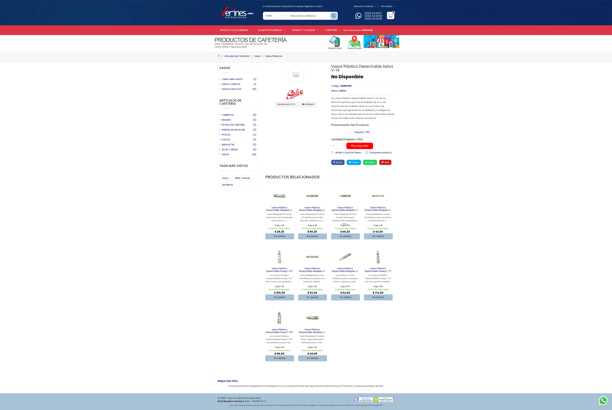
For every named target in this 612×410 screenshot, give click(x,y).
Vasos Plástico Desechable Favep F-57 (279, 270)
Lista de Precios (333, 386)
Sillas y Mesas (242, 178)
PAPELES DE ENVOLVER (233, 129)
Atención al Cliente (363, 6)
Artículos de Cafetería (237, 56)
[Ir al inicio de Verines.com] (219, 56)
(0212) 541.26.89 (373, 19)
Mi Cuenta (387, 6)
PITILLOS (226, 134)
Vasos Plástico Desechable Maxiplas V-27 (345, 271)
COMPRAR (280, 236)
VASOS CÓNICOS (231, 84)
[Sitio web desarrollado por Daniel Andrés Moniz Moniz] (363, 399)
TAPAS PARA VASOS (232, 79)
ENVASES (226, 119)
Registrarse (256, 386)
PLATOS (226, 139)
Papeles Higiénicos (305, 6)
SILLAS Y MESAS (230, 149)
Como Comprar (287, 386)
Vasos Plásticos (273, 56)
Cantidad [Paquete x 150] (347, 139)
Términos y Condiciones (354, 386)
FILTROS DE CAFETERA (233, 124)
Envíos (320, 386)
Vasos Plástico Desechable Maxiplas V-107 (279, 210)
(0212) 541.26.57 (373, 13)
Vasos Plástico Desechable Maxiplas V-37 (345, 210)
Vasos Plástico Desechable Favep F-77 (378, 270)
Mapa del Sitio (376, 386)
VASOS (225, 154)
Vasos (319, 6)
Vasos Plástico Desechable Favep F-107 (279, 331)
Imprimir (309, 104)
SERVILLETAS (228, 144)
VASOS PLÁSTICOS (231, 89)
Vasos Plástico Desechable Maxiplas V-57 (312, 210)
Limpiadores (287, 6)
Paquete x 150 (362, 132)
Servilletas (227, 184)
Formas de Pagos (306, 386)
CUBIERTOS (228, 115)
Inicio (231, 386)
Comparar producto (380, 152)
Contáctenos (270, 386)
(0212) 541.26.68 (373, 16)
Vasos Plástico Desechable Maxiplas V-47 (378, 210)
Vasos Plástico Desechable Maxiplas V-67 (312, 271)
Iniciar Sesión (242, 386)
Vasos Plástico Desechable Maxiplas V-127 (312, 332)
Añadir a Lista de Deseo (348, 152)
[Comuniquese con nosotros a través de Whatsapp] (358, 17)
